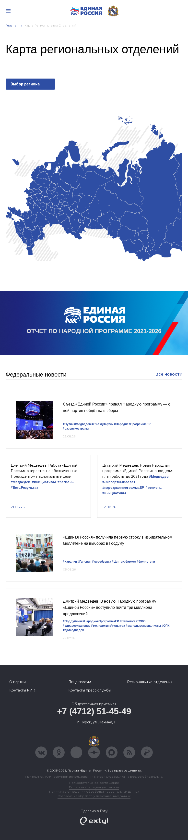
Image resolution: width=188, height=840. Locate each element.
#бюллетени (146, 561)
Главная (12, 25)
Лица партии (79, 682)
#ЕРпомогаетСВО (132, 621)
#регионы (66, 482)
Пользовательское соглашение (94, 783)
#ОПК (165, 625)
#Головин (84, 561)
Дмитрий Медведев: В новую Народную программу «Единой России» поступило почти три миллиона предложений (109, 607)
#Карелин (70, 561)
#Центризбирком (124, 561)
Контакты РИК (22, 690)
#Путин (68, 424)
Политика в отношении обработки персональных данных (94, 791)
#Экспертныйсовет (118, 482)
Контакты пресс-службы (89, 690)
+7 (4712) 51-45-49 (94, 711)
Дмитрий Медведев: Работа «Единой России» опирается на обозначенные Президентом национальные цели (44, 471)
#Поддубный (72, 621)
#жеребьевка (101, 561)
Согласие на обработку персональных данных (94, 796)
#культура (117, 625)
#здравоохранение (76, 625)
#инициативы (44, 482)
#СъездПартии (102, 424)
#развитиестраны (76, 428)
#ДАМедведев (73, 630)
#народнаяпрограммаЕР (123, 487)
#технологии (100, 625)
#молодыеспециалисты (143, 625)
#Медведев (82, 424)
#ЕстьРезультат (24, 487)
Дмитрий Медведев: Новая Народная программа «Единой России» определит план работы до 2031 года (138, 471)
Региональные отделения (150, 682)
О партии (17, 682)
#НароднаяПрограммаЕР (132, 424)
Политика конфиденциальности (94, 787)
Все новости (168, 374)
